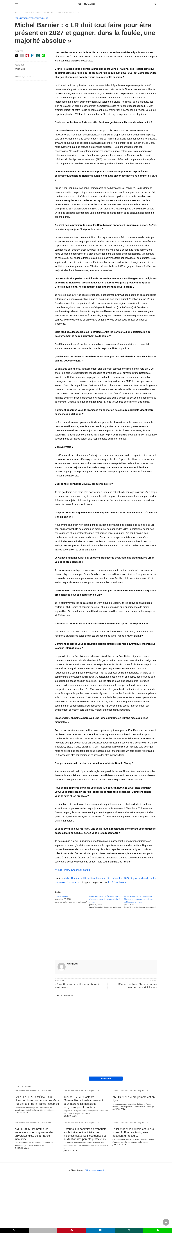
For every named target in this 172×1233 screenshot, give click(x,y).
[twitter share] (16, 55)
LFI (49, 1091)
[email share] (22, 55)
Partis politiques (33, 12)
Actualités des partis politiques (59, 12)
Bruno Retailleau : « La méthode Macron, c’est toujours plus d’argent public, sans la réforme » (139, 899)
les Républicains (117, 882)
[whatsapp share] (38, 55)
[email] (43, 1230)
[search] (155, 4)
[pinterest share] (27, 55)
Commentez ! (106, 1078)
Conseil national (61, 896)
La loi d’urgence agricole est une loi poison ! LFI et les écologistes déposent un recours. (133, 1132)
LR (78, 12)
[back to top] (166, 1222)
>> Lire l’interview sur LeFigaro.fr (72, 870)
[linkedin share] (32, 55)
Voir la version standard (94, 1170)
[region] (106, 935)
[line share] (43, 55)
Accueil (18, 12)
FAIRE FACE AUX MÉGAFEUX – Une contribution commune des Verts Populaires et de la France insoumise (37, 1100)
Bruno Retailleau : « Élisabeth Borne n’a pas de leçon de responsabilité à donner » (104, 899)
